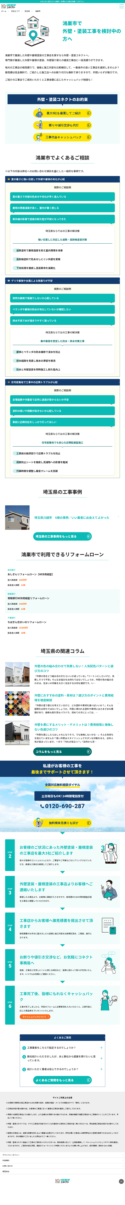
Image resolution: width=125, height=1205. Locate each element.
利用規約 (5, 1160)
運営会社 (5, 1171)
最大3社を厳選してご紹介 (64, 113)
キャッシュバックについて (34, 1016)
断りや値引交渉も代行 (64, 125)
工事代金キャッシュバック (64, 137)
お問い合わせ (7, 1166)
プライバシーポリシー (11, 1155)
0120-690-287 (65, 806)
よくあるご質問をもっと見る (55, 1080)
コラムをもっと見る (49, 751)
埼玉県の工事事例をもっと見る (56, 536)
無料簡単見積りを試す (64, 823)
